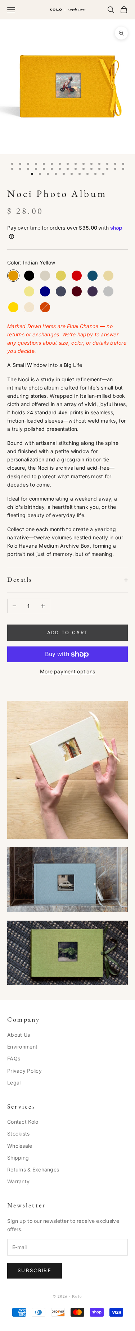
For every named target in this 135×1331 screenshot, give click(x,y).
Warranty (18, 1181)
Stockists (18, 1133)
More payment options (67, 671)
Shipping (18, 1158)
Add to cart (67, 632)
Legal (14, 1082)
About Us (18, 1035)
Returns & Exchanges (33, 1169)
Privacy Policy (24, 1071)
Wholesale (19, 1146)
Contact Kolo (22, 1122)
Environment (22, 1047)
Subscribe (34, 1270)
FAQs (13, 1058)
